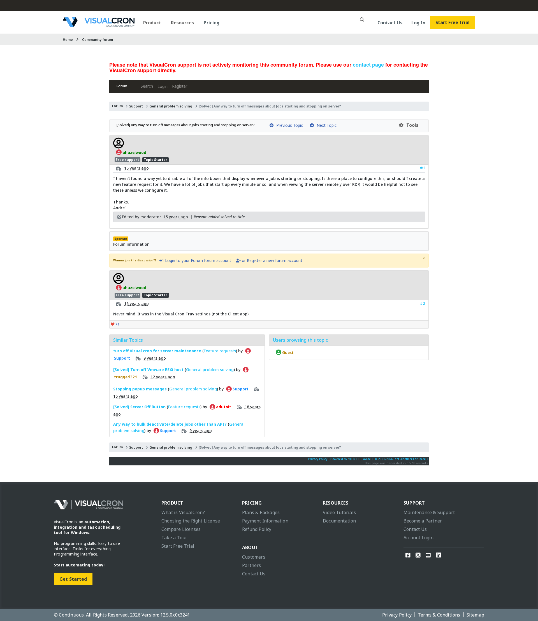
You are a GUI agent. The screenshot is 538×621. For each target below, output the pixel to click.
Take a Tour (174, 538)
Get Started (73, 579)
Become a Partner (423, 521)
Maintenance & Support (429, 512)
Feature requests (220, 350)
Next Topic (325, 125)
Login (162, 86)
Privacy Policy (317, 459)
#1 (422, 167)
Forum (122, 86)
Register (179, 86)
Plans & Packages (261, 512)
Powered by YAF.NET (344, 459)
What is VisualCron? (183, 512)
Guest (287, 352)
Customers (253, 557)
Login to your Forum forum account (197, 260)
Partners (251, 565)
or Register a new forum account (271, 260)
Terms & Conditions (439, 615)
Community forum (97, 39)
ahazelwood (134, 152)
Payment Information (265, 521)
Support (136, 106)
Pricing (211, 23)
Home (68, 39)
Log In (418, 23)
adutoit (223, 406)
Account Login (419, 538)
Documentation (339, 521)
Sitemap (475, 615)
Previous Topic (288, 125)
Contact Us (389, 23)
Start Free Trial (452, 22)
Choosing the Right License (190, 521)
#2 (422, 303)
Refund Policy (257, 529)
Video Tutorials (339, 512)
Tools (411, 125)
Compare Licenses (181, 529)
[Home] (98, 24)
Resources (182, 23)
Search (147, 86)
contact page (368, 64)
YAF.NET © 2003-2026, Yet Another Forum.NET (396, 459)
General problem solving (170, 106)
